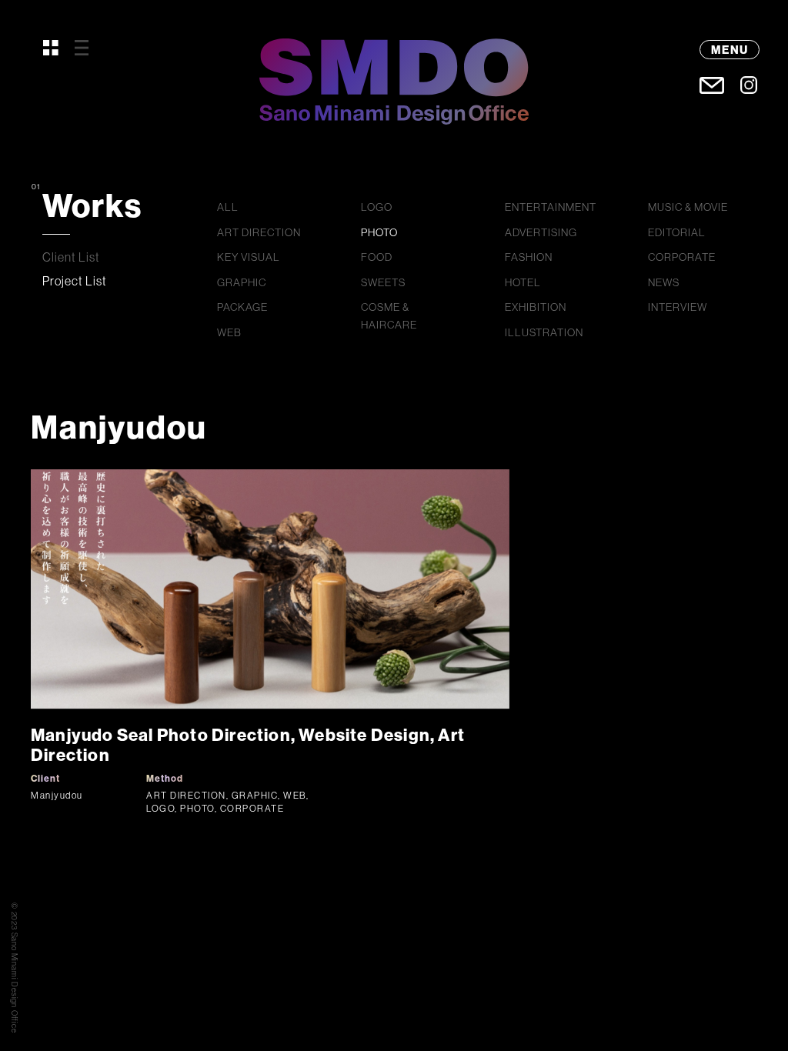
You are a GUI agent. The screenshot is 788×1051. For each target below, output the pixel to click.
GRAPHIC (241, 282)
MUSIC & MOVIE (688, 207)
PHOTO (379, 232)
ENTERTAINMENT (550, 207)
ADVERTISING (541, 232)
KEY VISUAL (248, 257)
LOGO (376, 207)
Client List (71, 257)
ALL (228, 207)
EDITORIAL (677, 232)
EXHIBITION (535, 307)
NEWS (663, 282)
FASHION (529, 257)
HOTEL (523, 282)
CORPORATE (682, 257)
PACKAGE (242, 307)
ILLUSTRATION (544, 332)
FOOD (376, 257)
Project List (74, 281)
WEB (229, 332)
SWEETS (383, 282)
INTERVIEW (677, 307)
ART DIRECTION (259, 232)
